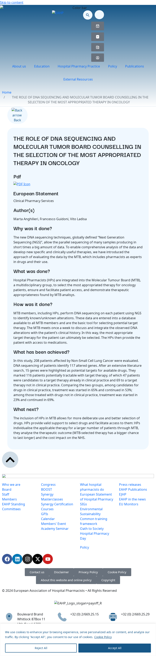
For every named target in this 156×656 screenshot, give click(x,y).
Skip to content (11, 2)
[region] (78, 640)
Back (17, 120)
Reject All (41, 648)
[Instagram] (27, 559)
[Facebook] (7, 559)
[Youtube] (48, 559)
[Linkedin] (17, 559)
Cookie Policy (103, 637)
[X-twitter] (37, 559)
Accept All (114, 648)
